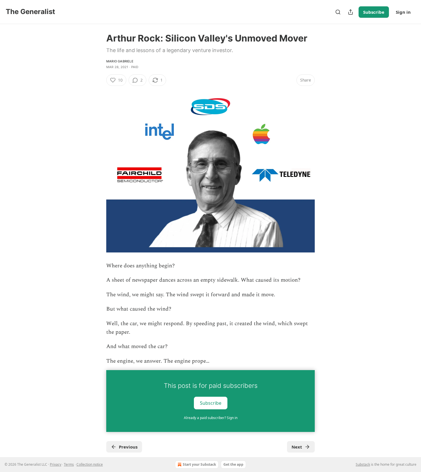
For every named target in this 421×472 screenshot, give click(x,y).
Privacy (55, 464)
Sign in (403, 12)
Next (297, 447)
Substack (363, 464)
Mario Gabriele (119, 61)
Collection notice (89, 464)
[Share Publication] (350, 12)
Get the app (233, 464)
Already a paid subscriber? (210, 417)
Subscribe (373, 12)
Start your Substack (199, 464)
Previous (128, 447)
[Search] (338, 12)
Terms (69, 464)
